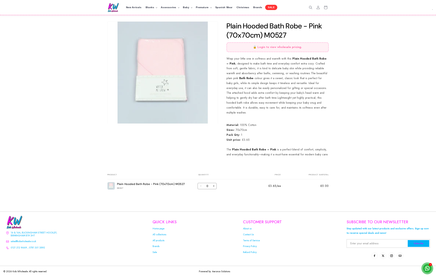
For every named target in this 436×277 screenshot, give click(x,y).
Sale (155, 252)
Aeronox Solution (220, 271)
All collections (159, 234)
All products (158, 240)
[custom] (374, 255)
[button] (151, 7)
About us (247, 228)
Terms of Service (251, 240)
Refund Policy (250, 252)
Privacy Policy (250, 246)
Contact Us (248, 234)
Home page (158, 228)
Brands (156, 246)
